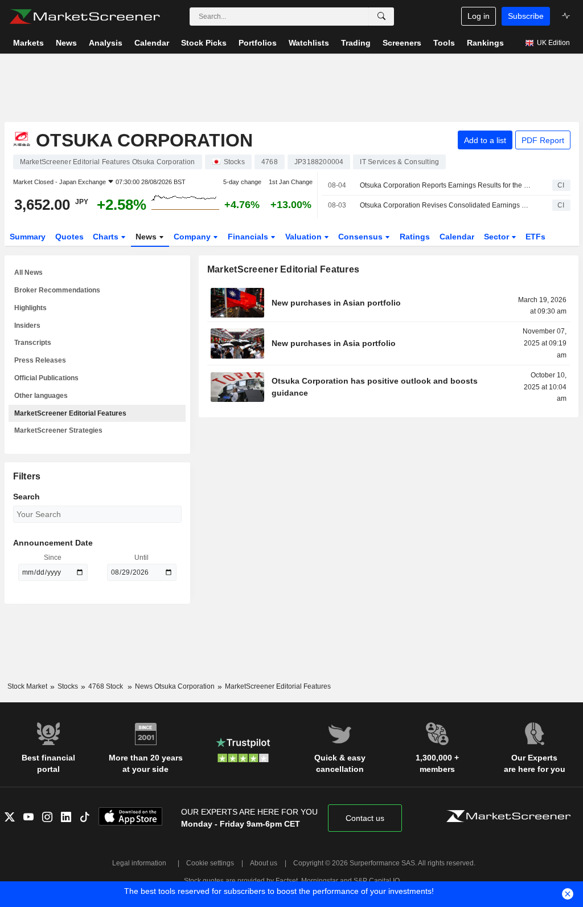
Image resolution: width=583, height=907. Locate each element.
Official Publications (46, 378)
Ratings (415, 236)
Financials (249, 236)
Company (193, 236)
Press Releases (40, 360)
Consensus (361, 236)
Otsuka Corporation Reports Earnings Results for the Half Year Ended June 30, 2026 (446, 185)
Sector (497, 236)
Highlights (30, 308)
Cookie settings (210, 863)
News (147, 236)
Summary (28, 236)
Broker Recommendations (57, 290)
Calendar (457, 236)
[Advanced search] (381, 16)
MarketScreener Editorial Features (70, 413)
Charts (107, 236)
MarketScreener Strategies (58, 430)
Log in (478, 16)
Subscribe (526, 16)
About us (263, 863)
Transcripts (32, 343)
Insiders (27, 326)
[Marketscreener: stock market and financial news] (84, 16)
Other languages (41, 396)
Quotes (69, 236)
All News (28, 272)
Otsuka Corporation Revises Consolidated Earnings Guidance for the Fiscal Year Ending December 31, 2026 (446, 205)
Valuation (304, 236)
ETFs (535, 236)
